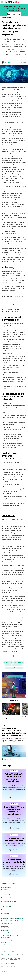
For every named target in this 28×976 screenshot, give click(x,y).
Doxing (8, 665)
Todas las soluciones (6, 894)
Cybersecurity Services (6, 932)
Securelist (3, 963)
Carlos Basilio (8, 62)
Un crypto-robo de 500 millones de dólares (14, 839)
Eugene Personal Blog (10, 963)
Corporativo (4, 926)
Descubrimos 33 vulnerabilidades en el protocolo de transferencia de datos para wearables (14, 732)
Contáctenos (3, 958)
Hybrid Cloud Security (6, 940)
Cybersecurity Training (6, 942)
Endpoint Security (5, 937)
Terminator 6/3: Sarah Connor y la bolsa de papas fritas (11, 717)
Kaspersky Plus (4, 889)
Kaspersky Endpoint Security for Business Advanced (13, 920)
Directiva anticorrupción (16, 953)
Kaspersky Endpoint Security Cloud (9, 904)
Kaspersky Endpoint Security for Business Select (12, 918)
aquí (16, 311)
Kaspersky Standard (6, 887)
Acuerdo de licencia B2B (17, 954)
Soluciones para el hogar (8, 883)
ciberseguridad (7, 17)
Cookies (24, 954)
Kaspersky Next (5, 913)
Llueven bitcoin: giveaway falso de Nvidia (14, 861)
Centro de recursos (5, 959)
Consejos (14, 770)
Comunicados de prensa (15, 959)
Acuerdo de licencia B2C (7, 954)
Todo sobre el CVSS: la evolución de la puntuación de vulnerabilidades (14, 810)
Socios (15, 958)
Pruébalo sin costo (14, 14)
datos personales (18, 662)
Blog (19, 958)
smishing (19, 667)
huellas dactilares (17, 665)
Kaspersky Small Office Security (8, 901)
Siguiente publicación (8, 725)
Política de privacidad (6, 953)
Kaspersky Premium (6, 892)
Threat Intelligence (6, 944)
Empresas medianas (6, 910)
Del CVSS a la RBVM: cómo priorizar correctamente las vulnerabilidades (14, 777)
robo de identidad (10, 667)
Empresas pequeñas (6, 898)
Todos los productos (6, 906)
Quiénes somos (10, 958)
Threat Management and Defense (9, 935)
